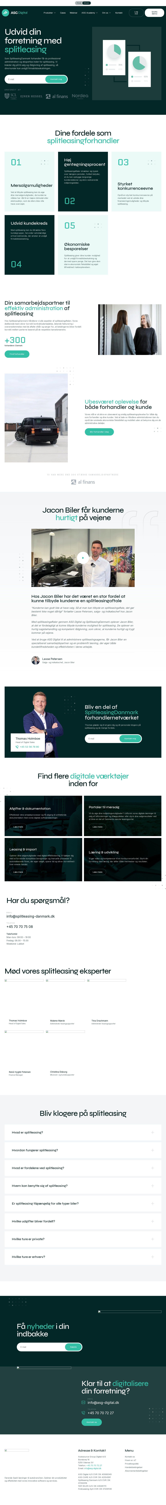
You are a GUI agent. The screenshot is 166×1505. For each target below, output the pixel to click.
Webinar (73, 13)
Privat (79, 3)
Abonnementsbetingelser (136, 1471)
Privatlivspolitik (132, 1464)
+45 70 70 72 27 (101, 1413)
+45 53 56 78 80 (29, 746)
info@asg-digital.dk (103, 1403)
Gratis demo (154, 13)
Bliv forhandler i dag (99, 432)
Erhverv (86, 3)
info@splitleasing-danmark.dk (30, 916)
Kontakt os (92, 1422)
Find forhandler (17, 354)
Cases (63, 13)
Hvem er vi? (130, 1460)
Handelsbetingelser (134, 1467)
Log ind (136, 13)
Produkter (48, 13)
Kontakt (118, 13)
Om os (105, 13)
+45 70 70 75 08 (19, 927)
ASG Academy (88, 13)
